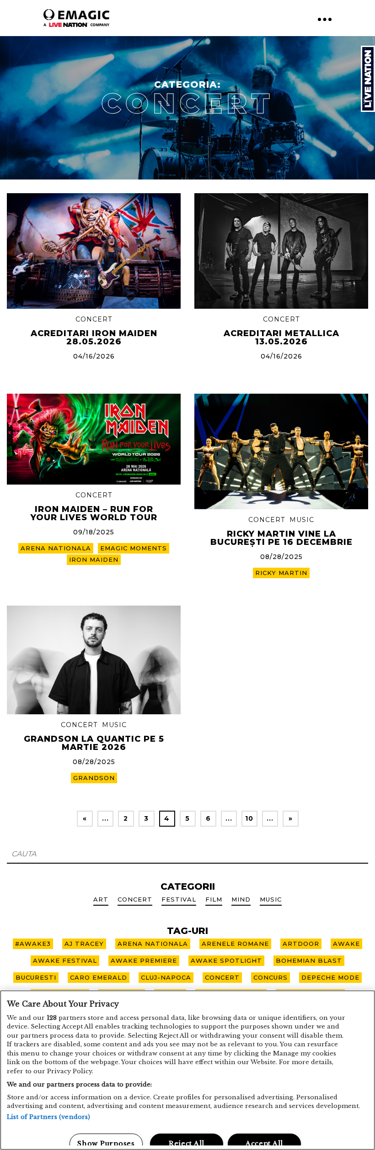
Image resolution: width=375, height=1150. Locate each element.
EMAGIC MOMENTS (133, 548)
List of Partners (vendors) (48, 1117)
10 (249, 818)
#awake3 (33, 943)
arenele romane (235, 943)
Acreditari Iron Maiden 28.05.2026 (94, 337)
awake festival (65, 960)
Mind (241, 899)
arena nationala (56, 548)
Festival (178, 899)
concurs (270, 977)
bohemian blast (309, 960)
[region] (187, 1070)
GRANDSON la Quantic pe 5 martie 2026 (94, 743)
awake (346, 943)
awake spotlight (226, 960)
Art (100, 899)
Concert (93, 319)
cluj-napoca (166, 977)
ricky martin (281, 572)
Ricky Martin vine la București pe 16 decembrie (281, 538)
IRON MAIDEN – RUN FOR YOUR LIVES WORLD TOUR (94, 513)
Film (213, 899)
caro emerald (98, 977)
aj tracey (84, 943)
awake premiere (144, 960)
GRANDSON (94, 777)
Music (301, 520)
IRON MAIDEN (93, 559)
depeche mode (330, 977)
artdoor (301, 943)
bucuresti (36, 977)
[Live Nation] (368, 79)
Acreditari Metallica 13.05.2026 (281, 337)
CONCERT (222, 977)
